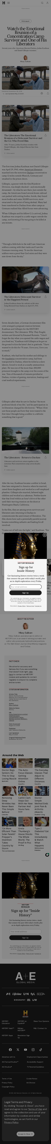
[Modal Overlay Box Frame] (25, 572)
